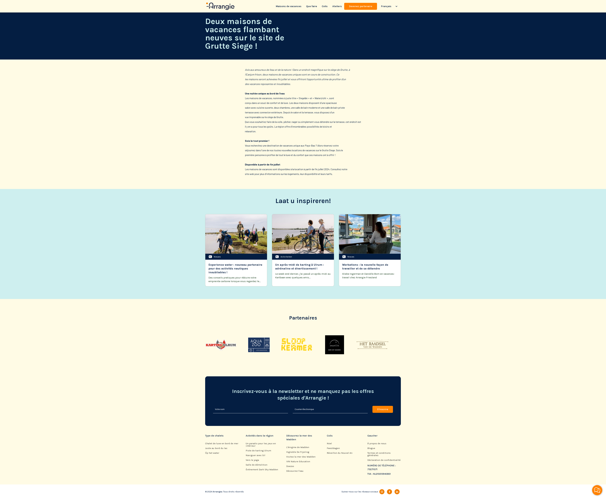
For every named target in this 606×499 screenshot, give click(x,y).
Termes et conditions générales (379, 454)
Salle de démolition (256, 465)
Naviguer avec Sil (255, 455)
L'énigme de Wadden (297, 447)
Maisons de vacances (288, 6)
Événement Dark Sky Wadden (262, 469)
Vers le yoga (252, 460)
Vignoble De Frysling (297, 452)
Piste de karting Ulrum (258, 450)
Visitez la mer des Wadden (300, 457)
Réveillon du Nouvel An (339, 453)
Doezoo (290, 466)
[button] (389, 6)
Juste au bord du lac (216, 448)
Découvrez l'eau (294, 471)
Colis (325, 6)
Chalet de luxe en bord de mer (221, 443)
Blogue (371, 448)
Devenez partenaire (360, 6)
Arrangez (217, 491)
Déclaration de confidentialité (384, 460)
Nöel (329, 443)
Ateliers (337, 6)
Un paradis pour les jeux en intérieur (261, 444)
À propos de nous (376, 443)
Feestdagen (333, 448)
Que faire (311, 6)
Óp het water (212, 453)
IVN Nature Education (298, 461)
